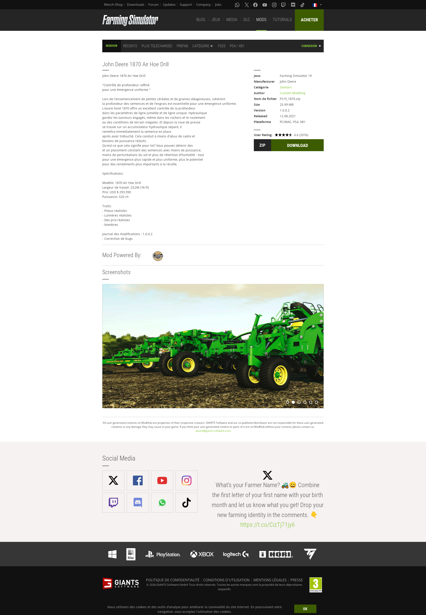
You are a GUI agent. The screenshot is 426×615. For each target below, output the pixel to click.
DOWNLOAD (297, 145)
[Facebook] (255, 4)
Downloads (135, 4)
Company (203, 4)
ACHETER (309, 19)
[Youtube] (265, 4)
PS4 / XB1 (237, 46)
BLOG (200, 19)
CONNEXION (309, 46)
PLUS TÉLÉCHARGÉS (157, 46)
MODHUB (111, 45)
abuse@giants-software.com (213, 431)
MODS (261, 19)
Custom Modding (292, 93)
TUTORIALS (282, 19)
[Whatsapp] (237, 4)
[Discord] (293, 4)
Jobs (218, 4)
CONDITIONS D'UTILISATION (226, 580)
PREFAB (182, 46)
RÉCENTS (130, 46)
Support (186, 4)
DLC (246, 19)
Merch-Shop (113, 4)
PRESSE (296, 580)
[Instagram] (274, 4)
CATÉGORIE (200, 46)
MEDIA (231, 19)
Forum (153, 4)
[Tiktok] (303, 4)
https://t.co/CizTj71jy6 (267, 524)
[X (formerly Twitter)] (247, 4)
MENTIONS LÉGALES (270, 580)
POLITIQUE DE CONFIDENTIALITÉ (172, 580)
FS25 (221, 46)
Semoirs (286, 87)
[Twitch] (284, 4)
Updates (169, 4)
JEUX (215, 19)
